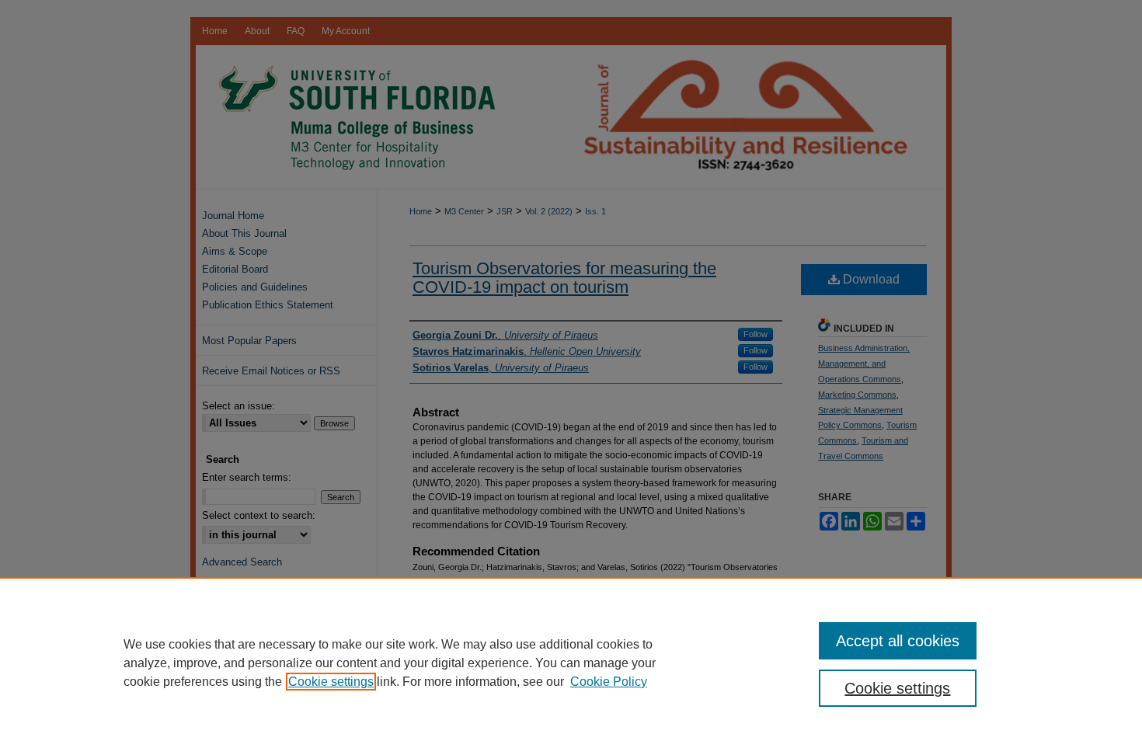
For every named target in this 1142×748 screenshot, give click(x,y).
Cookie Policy (608, 681)
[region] (571, 662)
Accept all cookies (897, 640)
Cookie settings (331, 681)
